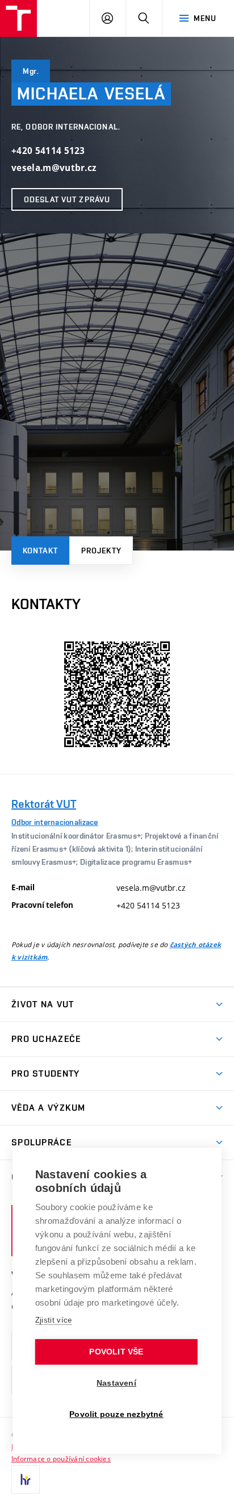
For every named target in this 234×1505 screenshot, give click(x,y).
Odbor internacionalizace (54, 822)
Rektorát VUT (43, 804)
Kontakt (40, 550)
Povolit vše (116, 1352)
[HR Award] (25, 1479)
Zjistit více (53, 1320)
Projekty (101, 550)
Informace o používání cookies (61, 1458)
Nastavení (116, 1383)
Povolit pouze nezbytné (116, 1414)
